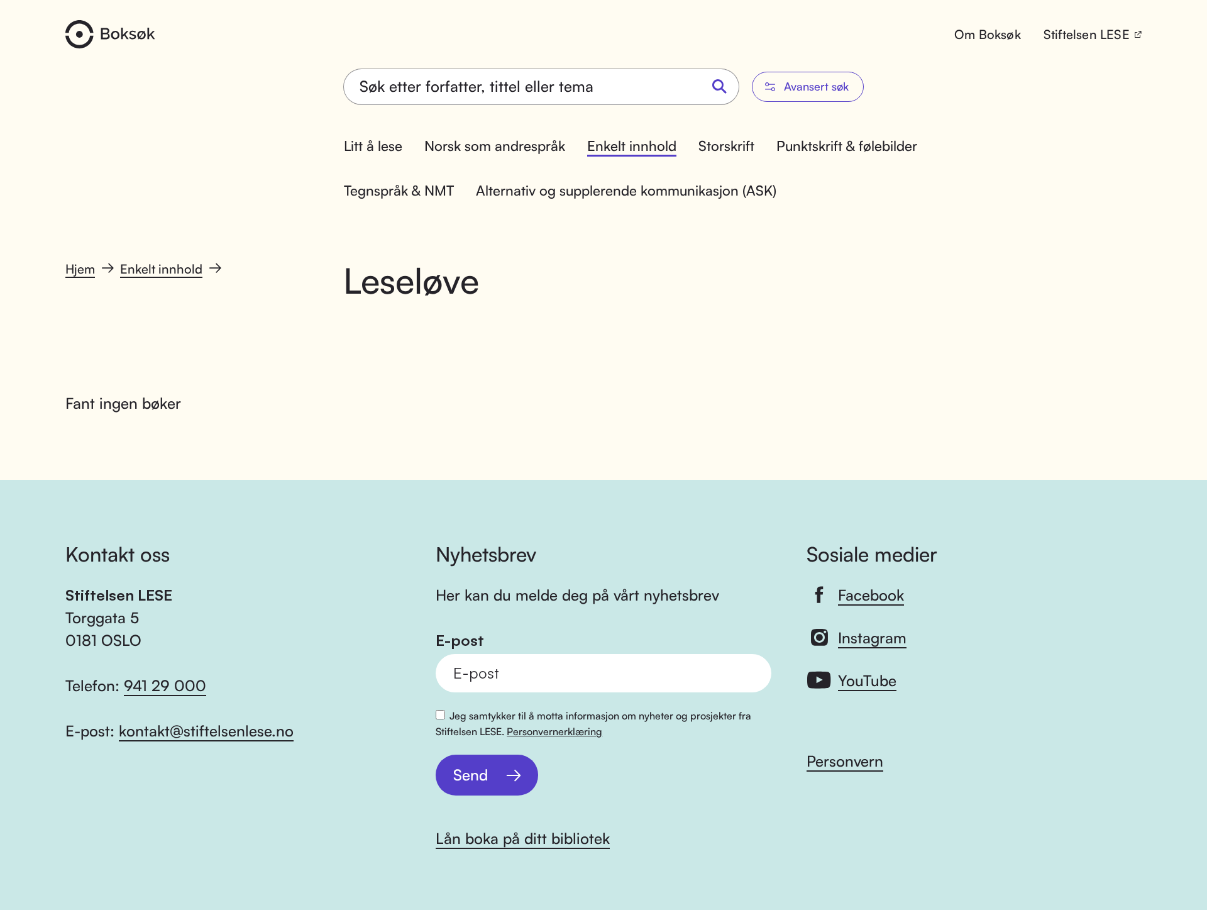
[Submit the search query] (720, 87)
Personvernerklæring (554, 731)
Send (470, 774)
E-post (460, 640)
